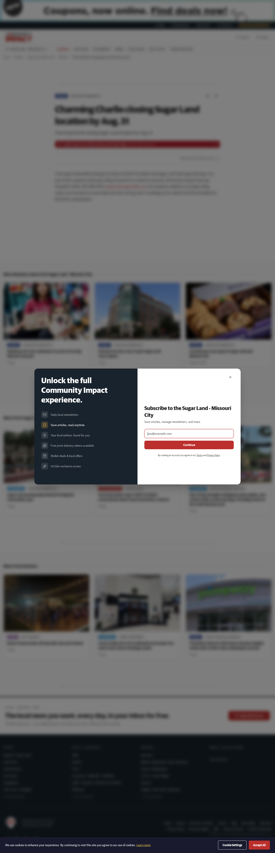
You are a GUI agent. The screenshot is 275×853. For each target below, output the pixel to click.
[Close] (230, 377)
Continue (189, 445)
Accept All (259, 845)
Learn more (143, 845)
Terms (200, 455)
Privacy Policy (213, 455)
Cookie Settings (232, 845)
